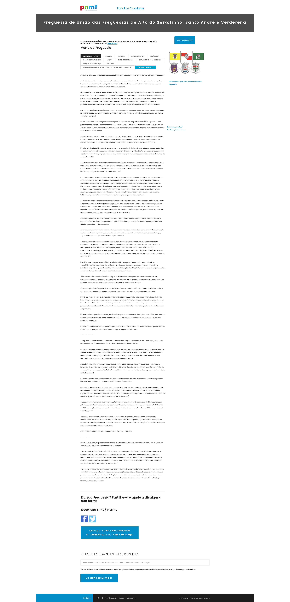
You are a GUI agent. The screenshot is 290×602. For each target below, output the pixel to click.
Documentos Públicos (92, 60)
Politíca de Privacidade (115, 598)
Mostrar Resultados (99, 578)
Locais (109, 60)
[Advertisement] (189, 103)
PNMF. (186, 598)
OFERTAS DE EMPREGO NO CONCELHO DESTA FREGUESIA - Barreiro (107, 67)
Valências (154, 56)
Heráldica (108, 56)
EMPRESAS (110, 64)
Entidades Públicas (125, 60)
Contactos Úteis (137, 56)
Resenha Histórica (90, 56)
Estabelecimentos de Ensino (150, 60)
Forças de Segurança (92, 64)
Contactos (131, 598)
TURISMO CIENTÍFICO (145, 67)
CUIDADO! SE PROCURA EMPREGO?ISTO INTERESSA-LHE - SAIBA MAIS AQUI (109, 532)
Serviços (121, 56)
